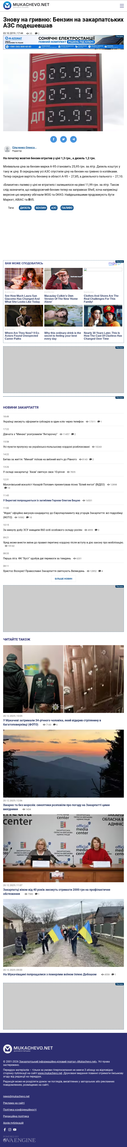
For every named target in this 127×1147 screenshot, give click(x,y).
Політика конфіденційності (20, 1109)
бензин (41, 207)
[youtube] (14, 1130)
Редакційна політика (16, 1116)
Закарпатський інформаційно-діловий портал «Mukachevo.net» (58, 1061)
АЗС (53, 207)
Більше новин (63, 578)
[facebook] (4, 1130)
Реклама (63, 42)
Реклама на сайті (14, 1103)
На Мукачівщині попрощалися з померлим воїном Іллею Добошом (50, 974)
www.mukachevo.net (50, 1073)
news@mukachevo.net (16, 1096)
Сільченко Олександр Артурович (24, 147)
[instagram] (9, 1130)
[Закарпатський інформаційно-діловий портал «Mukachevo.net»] (26, 5)
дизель (25, 207)
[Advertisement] (63, 369)
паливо (67, 207)
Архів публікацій (13, 1122)
